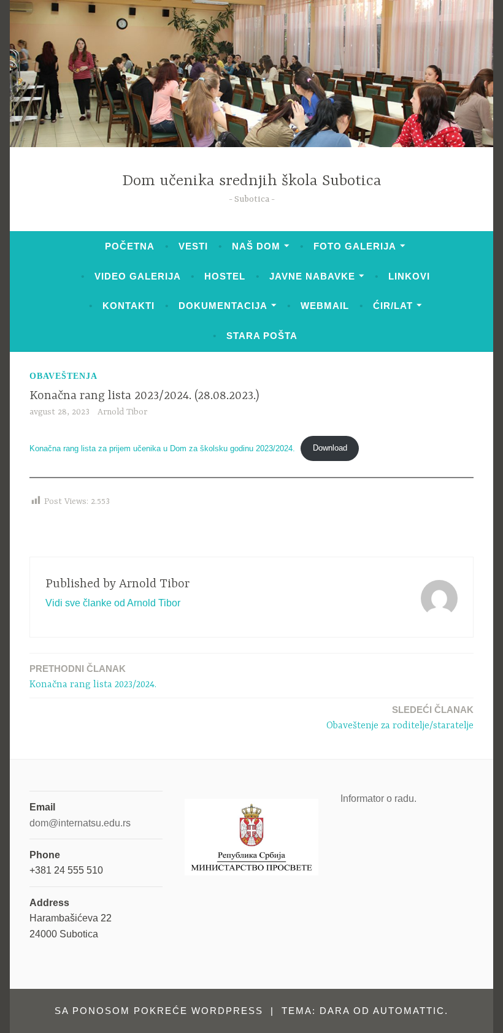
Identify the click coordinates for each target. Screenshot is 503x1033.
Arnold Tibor (122, 412)
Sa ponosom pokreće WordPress (159, 1010)
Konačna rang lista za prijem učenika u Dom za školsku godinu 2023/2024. (162, 447)
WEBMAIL (325, 305)
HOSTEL (224, 276)
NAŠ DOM (256, 246)
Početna (130, 246)
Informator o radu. (378, 798)
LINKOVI (409, 276)
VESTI (193, 246)
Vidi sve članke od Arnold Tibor (112, 603)
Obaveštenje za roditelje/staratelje (400, 717)
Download (330, 447)
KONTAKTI (128, 305)
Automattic (409, 1010)
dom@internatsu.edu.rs (80, 823)
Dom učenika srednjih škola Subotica (252, 181)
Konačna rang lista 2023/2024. (92, 676)
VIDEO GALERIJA (137, 276)
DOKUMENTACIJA (223, 305)
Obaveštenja (63, 376)
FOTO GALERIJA (354, 246)
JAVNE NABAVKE (312, 276)
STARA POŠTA (262, 335)
